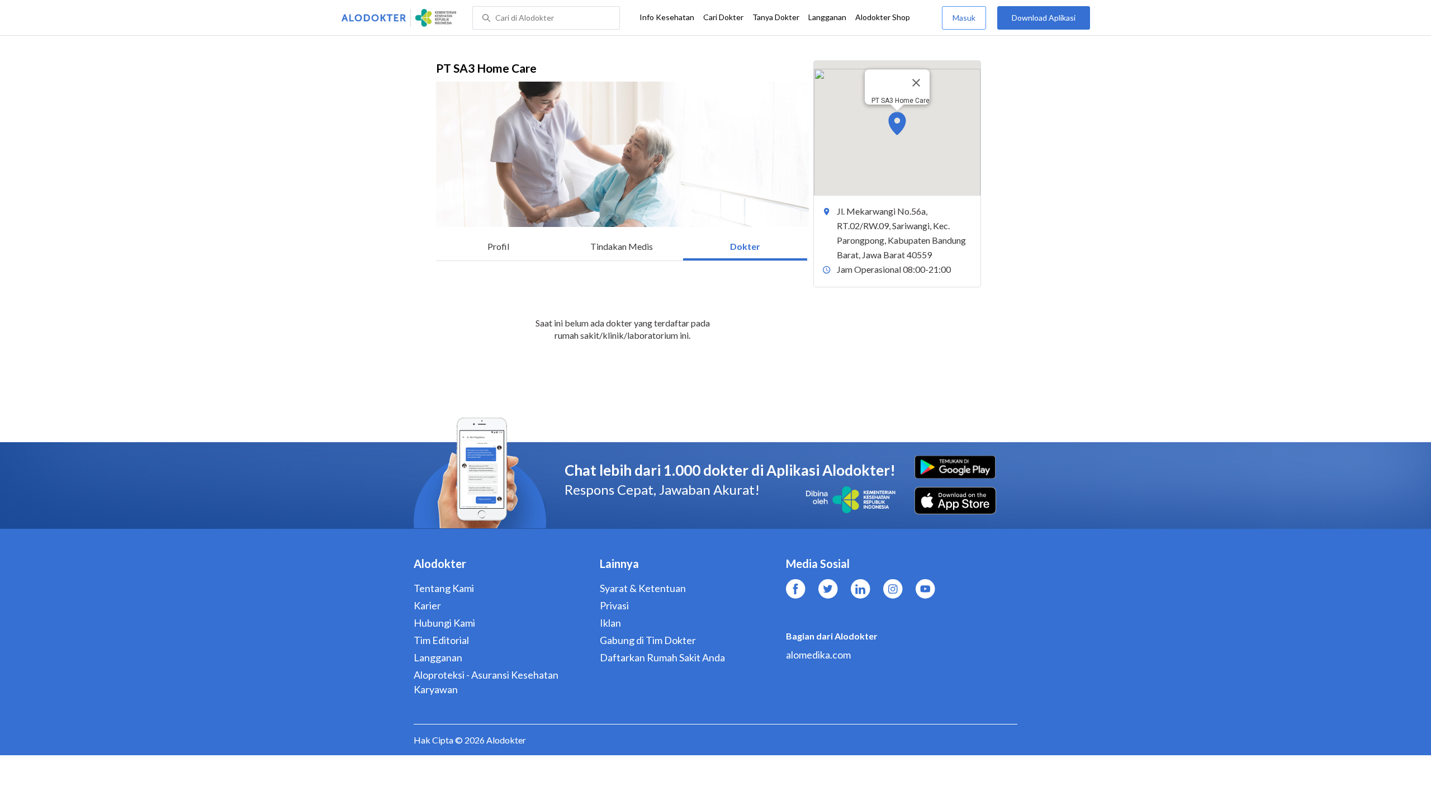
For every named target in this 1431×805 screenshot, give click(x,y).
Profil (498, 246)
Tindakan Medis (621, 246)
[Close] (916, 82)
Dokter (745, 246)
